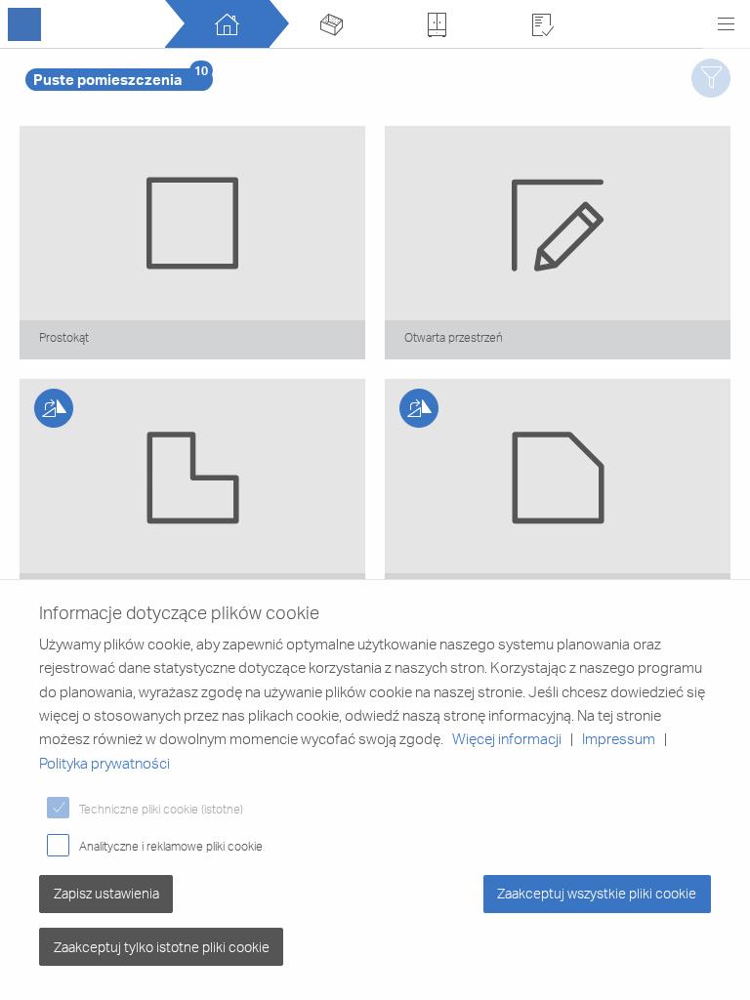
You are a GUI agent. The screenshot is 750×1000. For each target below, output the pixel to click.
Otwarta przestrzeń (453, 337)
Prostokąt (64, 337)
